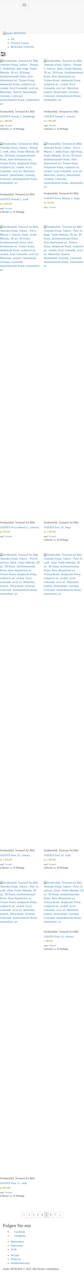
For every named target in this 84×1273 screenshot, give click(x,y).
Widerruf (16, 1259)
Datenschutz (17, 1241)
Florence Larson (20, 43)
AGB (13, 1249)
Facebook (19, 1231)
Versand (8, 125)
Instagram (19, 1235)
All (12, 39)
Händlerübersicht (20, 1263)
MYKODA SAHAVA (22, 47)
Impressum (17, 1245)
